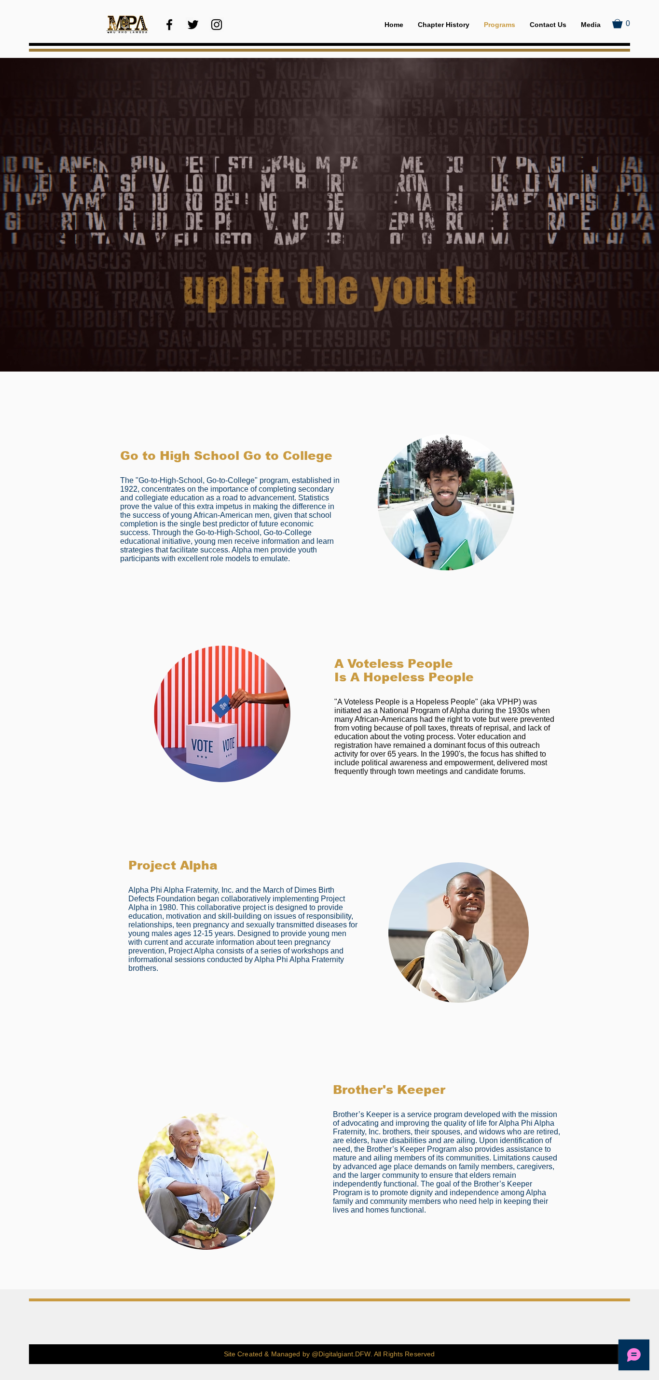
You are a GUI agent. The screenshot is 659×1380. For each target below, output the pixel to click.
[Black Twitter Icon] (193, 24)
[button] (621, 23)
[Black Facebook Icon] (169, 24)
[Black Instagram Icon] (216, 24)
